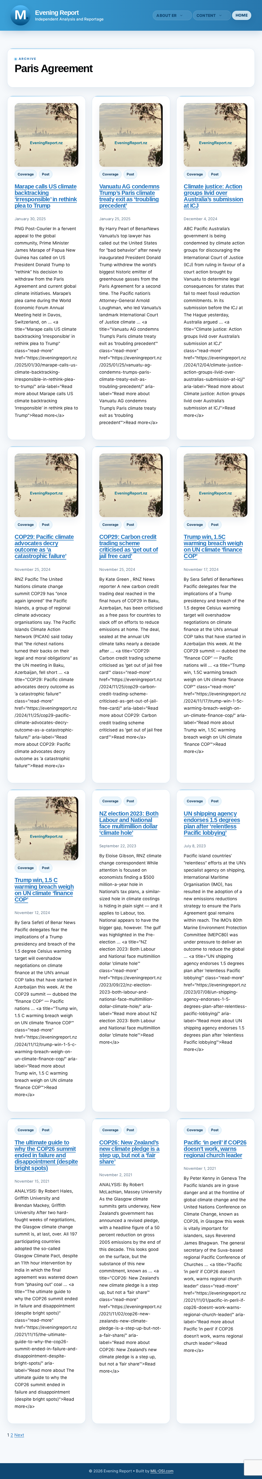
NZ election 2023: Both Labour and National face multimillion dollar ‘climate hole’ (128, 823)
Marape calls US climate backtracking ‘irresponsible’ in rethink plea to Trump (46, 196)
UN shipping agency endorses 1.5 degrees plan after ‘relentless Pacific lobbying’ (212, 823)
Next (19, 1435)
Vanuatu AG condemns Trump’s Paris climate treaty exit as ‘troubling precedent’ (129, 196)
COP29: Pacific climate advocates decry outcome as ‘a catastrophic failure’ (44, 546)
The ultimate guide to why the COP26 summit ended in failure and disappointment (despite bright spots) (46, 1155)
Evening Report (57, 12)
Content (206, 15)
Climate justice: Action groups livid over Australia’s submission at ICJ (213, 196)
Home (242, 15)
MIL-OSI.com (161, 1471)
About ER (166, 15)
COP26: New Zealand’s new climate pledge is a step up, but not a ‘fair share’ (129, 1152)
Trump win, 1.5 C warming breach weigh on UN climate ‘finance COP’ (44, 890)
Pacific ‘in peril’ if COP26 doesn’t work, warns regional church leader (215, 1149)
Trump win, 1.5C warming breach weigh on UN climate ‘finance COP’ (213, 546)
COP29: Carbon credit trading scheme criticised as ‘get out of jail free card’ (128, 546)
